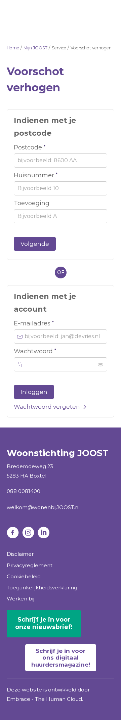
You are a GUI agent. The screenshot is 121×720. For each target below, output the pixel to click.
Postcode (45, 147)
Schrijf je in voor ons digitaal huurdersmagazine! (60, 657)
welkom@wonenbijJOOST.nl (43, 507)
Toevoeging (31, 203)
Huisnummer (51, 175)
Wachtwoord (51, 351)
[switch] (100, 364)
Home (13, 47)
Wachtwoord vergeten (47, 406)
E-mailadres (50, 323)
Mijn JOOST (35, 47)
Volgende (35, 243)
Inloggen (34, 392)
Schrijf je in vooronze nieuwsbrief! (44, 623)
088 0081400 (23, 491)
